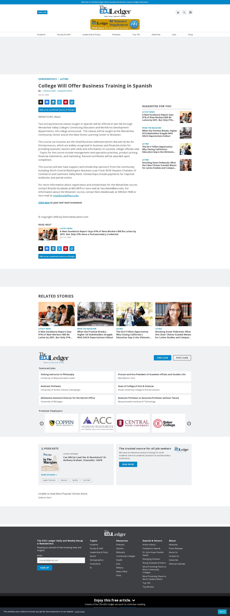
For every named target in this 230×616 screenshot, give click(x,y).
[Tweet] (59, 102)
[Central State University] (61, 423)
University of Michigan (52, 401)
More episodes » (49, 475)
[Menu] (190, 12)
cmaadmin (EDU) (64, 91)
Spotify (75, 480)
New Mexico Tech (126, 378)
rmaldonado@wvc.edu (66, 195)
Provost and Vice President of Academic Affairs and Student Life (152, 374)
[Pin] (65, 102)
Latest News (66, 228)
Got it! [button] (222, 612)
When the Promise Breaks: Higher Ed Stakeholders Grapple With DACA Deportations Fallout (159, 133)
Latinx (64, 79)
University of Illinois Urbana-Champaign (60, 389)
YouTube (86, 480)
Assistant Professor (51, 386)
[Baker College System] (97, 423)
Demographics (47, 79)
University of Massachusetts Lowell (58, 378)
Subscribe (42, 12)
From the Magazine (151, 128)
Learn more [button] (80, 612)
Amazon (64, 480)
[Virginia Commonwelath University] (133, 423)
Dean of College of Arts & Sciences (136, 386)
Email (39, 555)
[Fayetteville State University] (168, 423)
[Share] (47, 102)
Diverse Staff (50, 91)
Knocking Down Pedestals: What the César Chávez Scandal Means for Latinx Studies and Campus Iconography (159, 165)
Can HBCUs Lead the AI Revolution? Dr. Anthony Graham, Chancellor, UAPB (85, 459)
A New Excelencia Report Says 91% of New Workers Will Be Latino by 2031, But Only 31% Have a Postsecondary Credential (98, 233)
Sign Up (44, 567)
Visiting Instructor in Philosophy (57, 374)
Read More (128, 464)
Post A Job (182, 357)
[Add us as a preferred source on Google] (71, 102)
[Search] (184, 12)
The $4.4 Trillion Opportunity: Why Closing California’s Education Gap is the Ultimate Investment (157, 149)
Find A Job (162, 357)
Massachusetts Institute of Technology (136, 401)
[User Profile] (178, 12)
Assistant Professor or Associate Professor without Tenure (148, 398)
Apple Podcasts (49, 480)
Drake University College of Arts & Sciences (138, 389)
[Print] (40, 102)
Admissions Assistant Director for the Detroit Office (68, 398)
